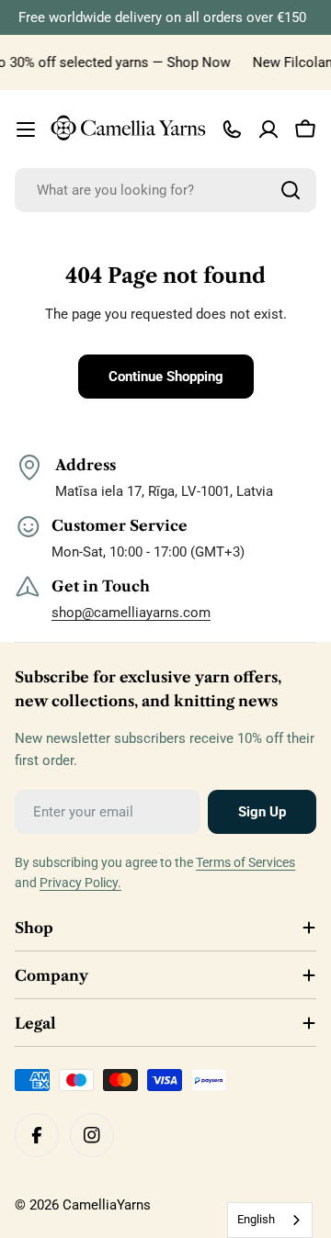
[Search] (291, 190)
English (256, 1219)
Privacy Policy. (80, 882)
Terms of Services (245, 862)
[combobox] (165, 190)
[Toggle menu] (26, 129)
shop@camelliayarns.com (131, 612)
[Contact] (232, 129)
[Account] (268, 129)
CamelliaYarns (107, 1205)
